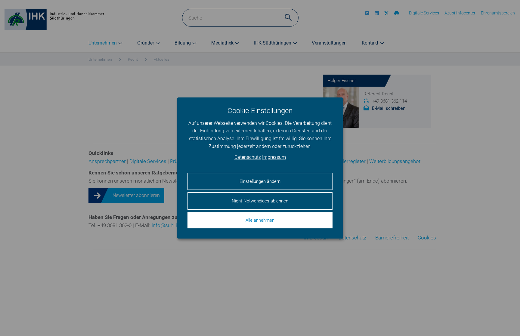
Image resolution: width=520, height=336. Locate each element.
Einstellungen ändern (260, 181)
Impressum (274, 157)
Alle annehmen (260, 220)
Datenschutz (247, 157)
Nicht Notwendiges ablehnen (260, 201)
